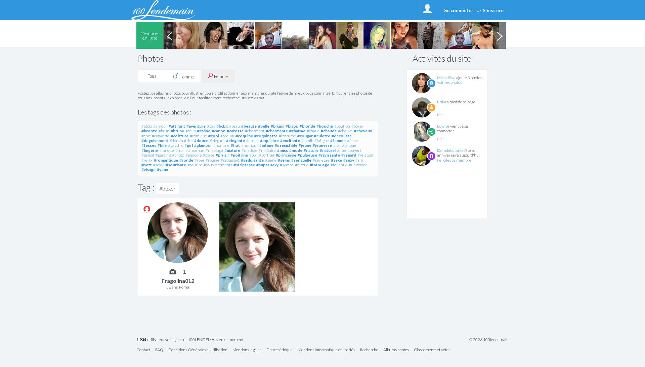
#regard (348, 155)
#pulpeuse (307, 155)
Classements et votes (432, 350)
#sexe (336, 160)
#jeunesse (322, 145)
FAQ (159, 350)
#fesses (148, 145)
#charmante (277, 130)
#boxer (357, 126)
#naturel (328, 150)
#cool (213, 135)
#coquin (227, 135)
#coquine (244, 135)
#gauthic (175, 145)
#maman (196, 150)
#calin (190, 130)
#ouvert (354, 150)
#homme (221, 145)
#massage (214, 150)
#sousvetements (218, 164)
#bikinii (277, 126)
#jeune (305, 145)
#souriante (176, 164)
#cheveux (363, 130)
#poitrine (239, 155)
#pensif (147, 155)
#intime (266, 145)
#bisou (292, 126)
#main (181, 150)
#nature (311, 150)
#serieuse (321, 160)
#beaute (249, 126)
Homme (186, 76)
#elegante (235, 140)
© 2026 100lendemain (489, 340)
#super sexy (267, 164)
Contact (143, 350)
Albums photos (396, 350)
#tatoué (301, 164)
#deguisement (154, 140)
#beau (234, 126)
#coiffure (179, 135)
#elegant (217, 140)
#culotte (322, 135)
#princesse (286, 155)
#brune (177, 130)
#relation (365, 155)
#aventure (196, 126)
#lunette (166, 150)
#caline (203, 130)
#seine (270, 160)
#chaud (313, 130)
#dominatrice (181, 140)
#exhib (307, 140)
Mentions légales (246, 350)
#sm (359, 160)
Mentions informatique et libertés (326, 350)
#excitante (290, 140)
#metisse (249, 150)
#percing (163, 155)
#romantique (166, 160)
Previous (169, 35)
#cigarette (160, 135)
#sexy (348, 160)
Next (499, 35)
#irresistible (286, 145)
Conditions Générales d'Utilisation (197, 350)
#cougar (305, 135)
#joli (337, 145)
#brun (164, 130)
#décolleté (342, 135)
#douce (201, 140)
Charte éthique (279, 350)
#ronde (186, 160)
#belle (263, 126)
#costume (287, 135)
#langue (349, 145)
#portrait (266, 155)
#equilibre (269, 140)
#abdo (146, 126)
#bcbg (222, 126)
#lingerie (149, 150)
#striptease (244, 164)
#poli (253, 155)
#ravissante (329, 155)
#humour (249, 145)
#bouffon (342, 126)
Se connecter (458, 10)
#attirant (177, 126)
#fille (162, 145)
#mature (232, 150)
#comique (198, 135)
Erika (441, 101)
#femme (338, 140)
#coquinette (265, 135)
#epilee (252, 140)
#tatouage (319, 164)
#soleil (158, 164)
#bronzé (149, 130)
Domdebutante (450, 150)
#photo (178, 155)
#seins (284, 160)
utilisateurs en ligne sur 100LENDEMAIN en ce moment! (190, 340)
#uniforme (358, 164)
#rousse (212, 160)
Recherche (369, 350)
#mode (295, 150)
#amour (160, 126)
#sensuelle (301, 160)
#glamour (203, 145)
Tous (152, 76)
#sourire (194, 164)
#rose (199, 160)
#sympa (287, 164)
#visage (148, 169)
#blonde (307, 126)
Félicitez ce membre (454, 160)
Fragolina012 (178, 280)
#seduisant (230, 160)
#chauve (345, 130)
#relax (147, 160)
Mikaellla (445, 77)
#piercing (193, 155)
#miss (282, 150)
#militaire (267, 150)
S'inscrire (493, 10)
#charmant (254, 130)
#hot (235, 145)
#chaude (329, 130)
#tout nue (339, 164)
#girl (188, 145)
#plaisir (222, 155)
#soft (146, 164)
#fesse (352, 140)
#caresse (235, 130)
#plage (208, 155)
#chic (145, 135)
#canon (218, 130)
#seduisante (252, 160)
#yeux (162, 169)
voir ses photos (449, 82)
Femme (220, 76)
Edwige (443, 126)
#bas (211, 126)
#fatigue (321, 140)
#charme (297, 130)
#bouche (324, 126)
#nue (341, 150)
